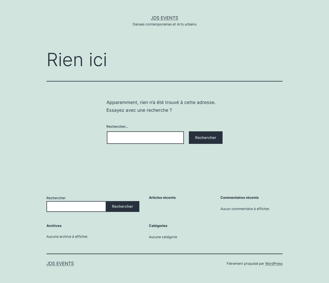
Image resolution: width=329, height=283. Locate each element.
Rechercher (56, 198)
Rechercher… (117, 126)
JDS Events (164, 18)
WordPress (274, 264)
